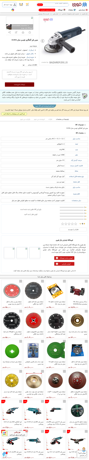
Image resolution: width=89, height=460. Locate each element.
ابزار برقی (56, 14)
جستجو (40, 4)
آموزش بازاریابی (66, 264)
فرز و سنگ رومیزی (43, 14)
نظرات (50, 119)
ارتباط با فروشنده (19, 84)
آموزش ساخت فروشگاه (66, 258)
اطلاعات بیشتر (29, 65)
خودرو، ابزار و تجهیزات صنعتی (70, 14)
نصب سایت (5, 10)
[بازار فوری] (79, 4)
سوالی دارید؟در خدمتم (82, 454)
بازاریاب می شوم (25, 119)
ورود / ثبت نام (8, 4)
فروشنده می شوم (39, 119)
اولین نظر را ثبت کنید (30, 214)
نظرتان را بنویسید (73, 229)
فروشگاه (60, 10)
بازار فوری (84, 14)
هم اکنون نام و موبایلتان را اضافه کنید (14, 114)
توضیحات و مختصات (62, 119)
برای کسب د (50, 10)
